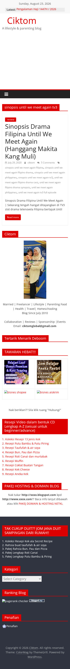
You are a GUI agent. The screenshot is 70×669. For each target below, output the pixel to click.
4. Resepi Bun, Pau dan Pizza (21, 452)
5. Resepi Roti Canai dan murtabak (24, 456)
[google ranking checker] (15, 601)
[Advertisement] (35, 63)
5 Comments (47, 162)
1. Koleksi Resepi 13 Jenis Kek (21, 439)
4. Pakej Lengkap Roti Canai (20, 552)
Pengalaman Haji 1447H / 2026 (36, 9)
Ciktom (22, 20)
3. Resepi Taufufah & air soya (21, 448)
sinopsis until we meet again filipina (24, 167)
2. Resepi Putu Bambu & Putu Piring (25, 443)
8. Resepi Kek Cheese (16, 469)
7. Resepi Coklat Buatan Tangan (22, 465)
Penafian (12, 626)
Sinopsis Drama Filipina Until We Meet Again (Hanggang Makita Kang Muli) (31, 141)
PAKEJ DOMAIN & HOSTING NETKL (41, 503)
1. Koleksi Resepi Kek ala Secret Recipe (27, 541)
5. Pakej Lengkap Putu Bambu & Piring (27, 556)
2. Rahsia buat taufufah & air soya (24, 545)
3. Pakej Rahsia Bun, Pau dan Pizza (24, 549)
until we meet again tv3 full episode (37, 192)
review (10, 119)
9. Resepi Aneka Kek (15, 474)
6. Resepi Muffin (12, 461)
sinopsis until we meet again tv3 (35, 177)
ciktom (31, 162)
